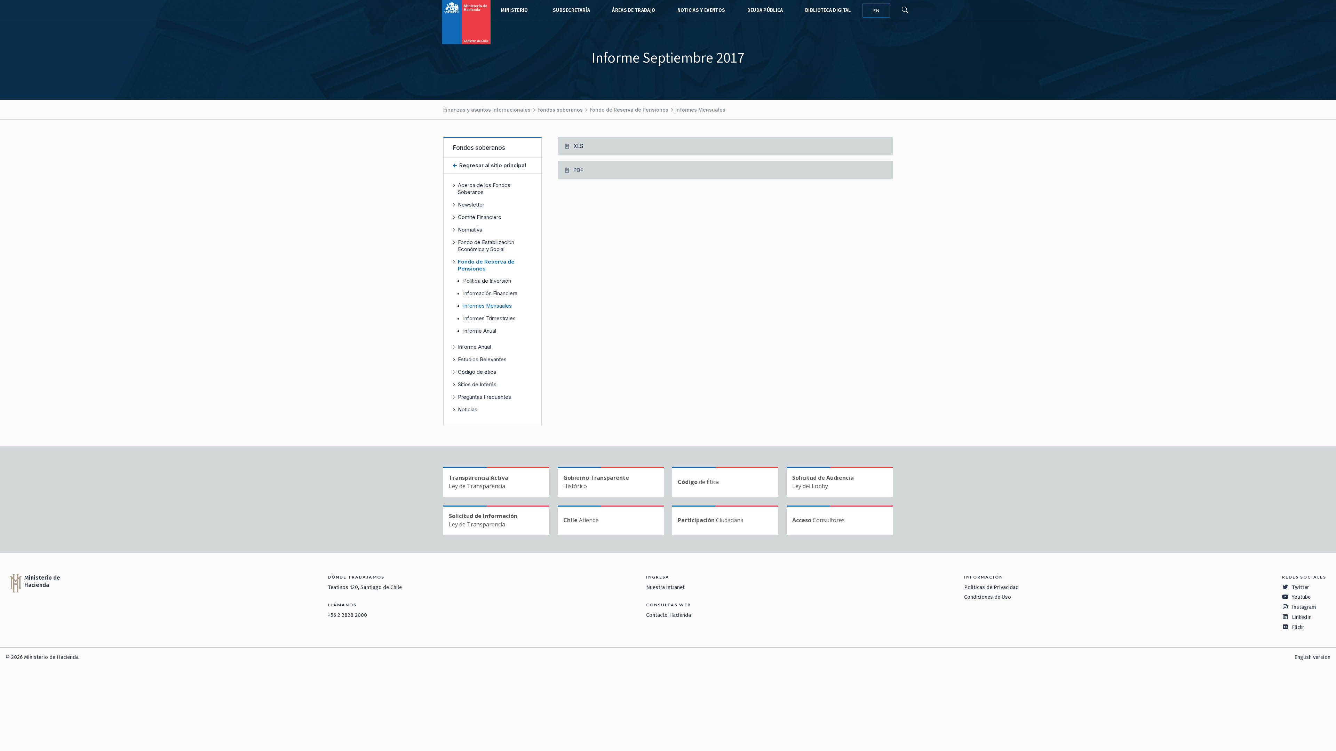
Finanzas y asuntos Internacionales (487, 110)
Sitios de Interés (477, 384)
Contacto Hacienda (668, 615)
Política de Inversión (487, 281)
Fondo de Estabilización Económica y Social (486, 245)
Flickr (1298, 627)
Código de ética (477, 372)
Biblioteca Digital (828, 10)
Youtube (1301, 597)
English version (1312, 657)
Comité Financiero (479, 217)
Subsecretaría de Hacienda (570, 10)
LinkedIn (1302, 617)
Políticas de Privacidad (991, 587)
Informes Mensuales (700, 110)
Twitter (1300, 587)
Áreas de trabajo (633, 10)
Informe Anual (479, 331)
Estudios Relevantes (482, 359)
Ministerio (514, 10)
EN (876, 10)
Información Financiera (490, 293)
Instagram (1304, 607)
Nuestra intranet (665, 587)
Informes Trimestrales (489, 318)
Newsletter (471, 204)
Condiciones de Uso (987, 597)
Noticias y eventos (701, 10)
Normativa (470, 229)
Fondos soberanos (560, 110)
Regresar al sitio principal (492, 165)
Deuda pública (765, 10)
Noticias (467, 409)
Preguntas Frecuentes (484, 397)
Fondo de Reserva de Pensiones (629, 110)
